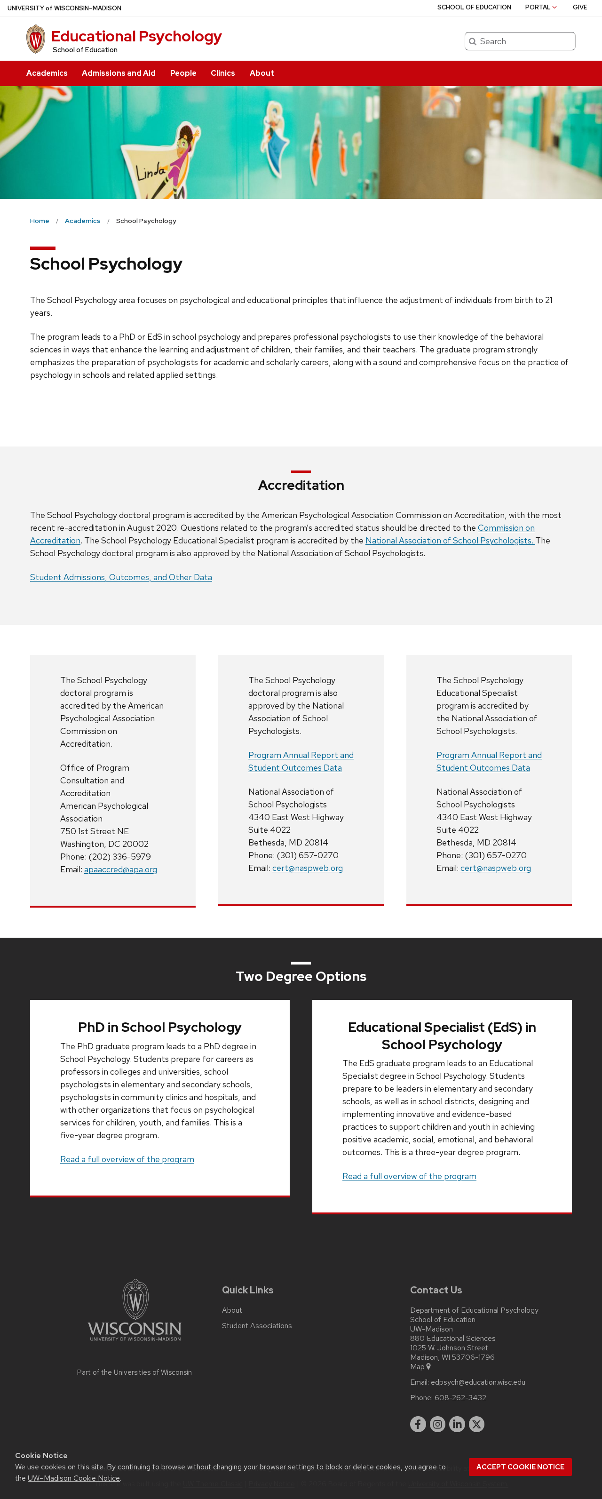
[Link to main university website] (134, 1343)
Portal (538, 7)
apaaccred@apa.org (120, 869)
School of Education (85, 50)
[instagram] (438, 1424)
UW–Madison (64, 8)
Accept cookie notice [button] (520, 1467)
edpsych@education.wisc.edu (478, 1382)
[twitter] (477, 1424)
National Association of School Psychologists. (450, 540)
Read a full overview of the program (127, 1159)
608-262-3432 (460, 1398)
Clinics (223, 73)
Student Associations (257, 1326)
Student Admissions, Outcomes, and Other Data (121, 577)
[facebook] (418, 1424)
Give (580, 7)
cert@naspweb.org (307, 867)
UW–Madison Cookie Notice (74, 1478)
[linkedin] (457, 1424)
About (262, 73)
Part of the (134, 1372)
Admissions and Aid (119, 73)
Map (417, 1366)
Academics (47, 73)
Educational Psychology (136, 36)
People (183, 73)
